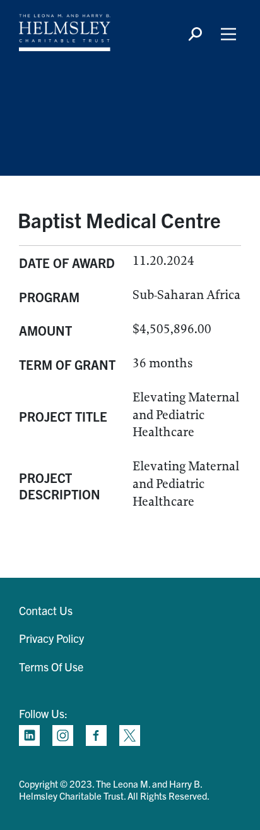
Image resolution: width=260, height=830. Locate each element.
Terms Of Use (51, 666)
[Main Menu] (228, 34)
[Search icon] (195, 34)
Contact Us (46, 610)
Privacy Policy (51, 638)
